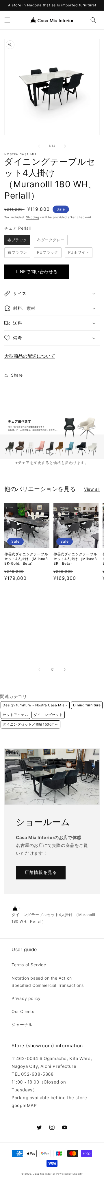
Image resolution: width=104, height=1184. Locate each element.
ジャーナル (22, 1024)
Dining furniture (87, 705)
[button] (7, 20)
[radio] (17, 240)
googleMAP (24, 1105)
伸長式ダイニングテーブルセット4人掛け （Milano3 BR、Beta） (75, 558)
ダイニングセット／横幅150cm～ (30, 724)
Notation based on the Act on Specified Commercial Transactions (48, 982)
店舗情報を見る (41, 872)
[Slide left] (39, 146)
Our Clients (23, 1011)
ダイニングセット (48, 714)
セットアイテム (15, 714)
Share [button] (17, 375)
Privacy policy (26, 998)
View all (92, 489)
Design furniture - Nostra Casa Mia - (35, 705)
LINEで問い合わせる (37, 271)
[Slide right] (65, 146)
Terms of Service (29, 964)
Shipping (32, 217)
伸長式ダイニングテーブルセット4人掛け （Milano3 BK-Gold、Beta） (26, 558)
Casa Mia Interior (44, 1173)
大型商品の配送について (29, 356)
